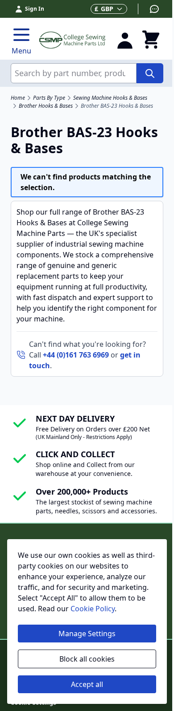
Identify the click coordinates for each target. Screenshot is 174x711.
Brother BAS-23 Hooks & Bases (117, 106)
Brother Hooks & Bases (46, 106)
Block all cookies (87, 659)
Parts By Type (49, 98)
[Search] (150, 73)
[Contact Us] (149, 9)
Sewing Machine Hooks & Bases (110, 98)
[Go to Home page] (72, 40)
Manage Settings (87, 633)
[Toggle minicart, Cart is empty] (150, 40)
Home (18, 98)
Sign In (34, 8)
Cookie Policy (92, 608)
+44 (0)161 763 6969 (76, 355)
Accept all (87, 684)
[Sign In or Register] (124, 40)
